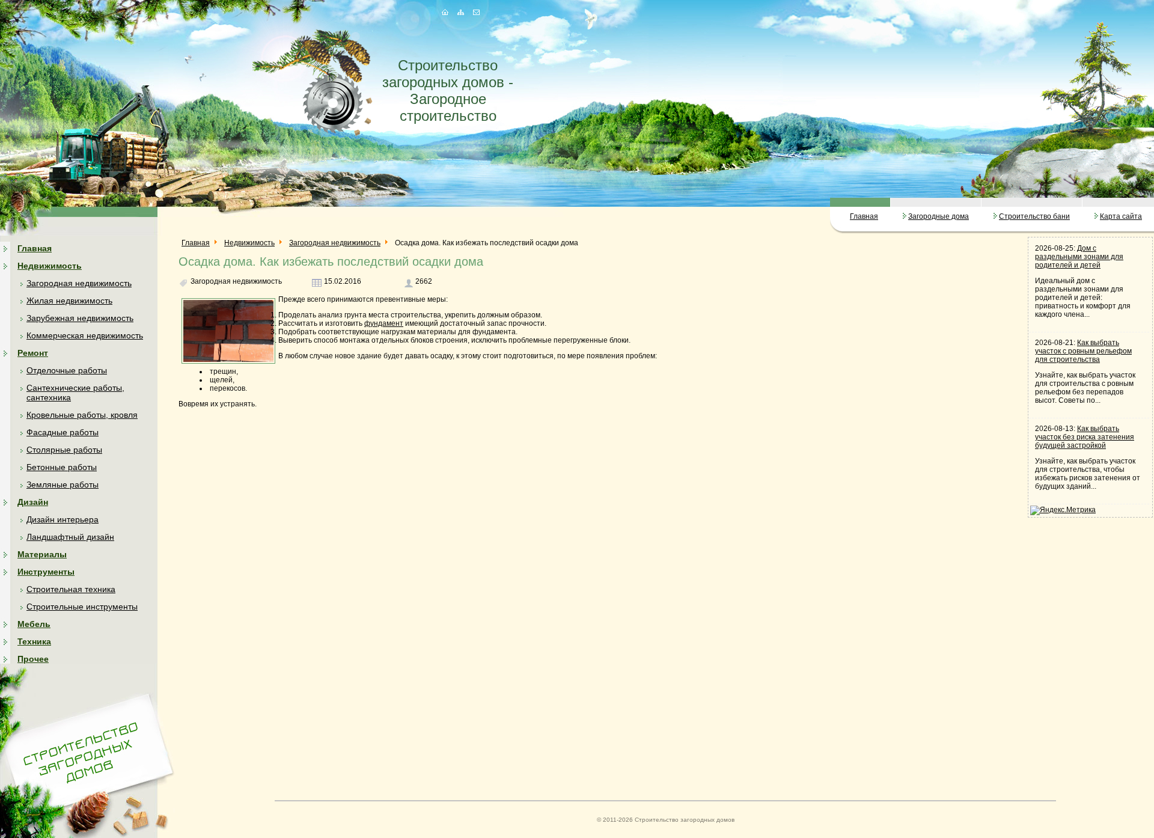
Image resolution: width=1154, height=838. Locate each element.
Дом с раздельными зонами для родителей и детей (1079, 256)
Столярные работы (64, 449)
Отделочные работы (66, 370)
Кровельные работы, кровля (82, 415)
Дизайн (32, 502)
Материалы (42, 554)
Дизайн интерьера (62, 519)
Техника (34, 641)
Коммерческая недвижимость (84, 335)
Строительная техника (70, 589)
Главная (864, 216)
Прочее (33, 659)
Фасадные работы (62, 432)
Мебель (33, 624)
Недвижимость (49, 266)
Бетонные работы (61, 467)
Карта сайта (1121, 216)
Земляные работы (62, 484)
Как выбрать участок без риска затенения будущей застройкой (1084, 437)
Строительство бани (1034, 216)
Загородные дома (938, 216)
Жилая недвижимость (69, 300)
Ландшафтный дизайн (70, 537)
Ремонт (32, 353)
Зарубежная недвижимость (79, 318)
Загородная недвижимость (79, 283)
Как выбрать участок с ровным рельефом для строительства (1083, 351)
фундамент (383, 323)
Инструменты (46, 572)
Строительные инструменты (82, 606)
